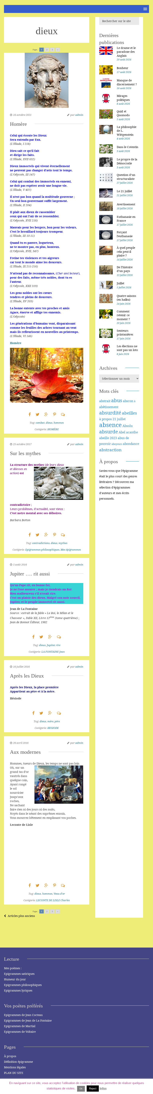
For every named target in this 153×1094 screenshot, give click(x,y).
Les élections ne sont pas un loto (127, 348)
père (57, 721)
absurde (108, 431)
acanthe (132, 432)
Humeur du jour (15, 979)
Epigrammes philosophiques (42, 549)
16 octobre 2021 (22, 115)
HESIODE (53, 728)
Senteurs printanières (125, 332)
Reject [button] (92, 1088)
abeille (104, 438)
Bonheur (122, 68)
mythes (63, 543)
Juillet (120, 283)
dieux (49, 422)
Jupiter (51, 645)
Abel (122, 432)
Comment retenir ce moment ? (123, 315)
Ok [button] (80, 1088)
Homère (18, 124)
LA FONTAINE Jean (53, 651)
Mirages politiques (123, 98)
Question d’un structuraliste (126, 177)
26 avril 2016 (20, 743)
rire (58, 645)
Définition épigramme (18, 1062)
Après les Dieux (27, 676)
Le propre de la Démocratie (127, 161)
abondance (131, 444)
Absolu (128, 426)
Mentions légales (15, 1067)
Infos (103, 1088)
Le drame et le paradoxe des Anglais (126, 52)
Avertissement (126, 204)
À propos (10, 1056)
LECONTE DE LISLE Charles (53, 900)
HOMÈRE (53, 429)
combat (40, 422)
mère (50, 721)
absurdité (110, 412)
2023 (113, 438)
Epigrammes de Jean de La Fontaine (28, 1020)
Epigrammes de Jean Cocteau (23, 1015)
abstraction (110, 449)
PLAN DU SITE (13, 1073)
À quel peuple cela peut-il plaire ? (126, 251)
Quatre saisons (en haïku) (126, 298)
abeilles (129, 413)
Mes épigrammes (71, 549)
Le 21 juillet (124, 191)
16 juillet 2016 (21, 666)
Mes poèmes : (13, 968)
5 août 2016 (20, 564)
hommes (59, 422)
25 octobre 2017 (22, 444)
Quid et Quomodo (123, 113)
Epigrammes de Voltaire (20, 1032)
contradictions (41, 543)
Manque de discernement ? (127, 82)
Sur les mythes (25, 453)
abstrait (104, 401)
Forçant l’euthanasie (124, 234)
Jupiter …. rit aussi (30, 574)
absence (110, 425)
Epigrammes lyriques (18, 990)
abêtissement (108, 407)
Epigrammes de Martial (19, 1026)
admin (79, 115)
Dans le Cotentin (127, 147)
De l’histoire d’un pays (124, 269)
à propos (105, 419)
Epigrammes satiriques (19, 974)
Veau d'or (59, 893)
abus (116, 400)
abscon (128, 401)
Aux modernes (25, 752)
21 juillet (119, 419)
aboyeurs (117, 444)
